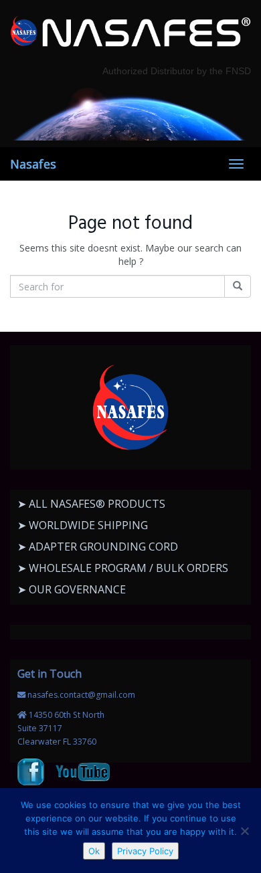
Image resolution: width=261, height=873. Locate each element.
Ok (94, 851)
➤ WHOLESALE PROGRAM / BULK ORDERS (122, 568)
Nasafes (33, 164)
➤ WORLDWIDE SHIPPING (82, 525)
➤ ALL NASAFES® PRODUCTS (91, 503)
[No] (244, 831)
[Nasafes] (130, 32)
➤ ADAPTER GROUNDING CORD (97, 546)
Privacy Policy (145, 851)
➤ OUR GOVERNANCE (71, 589)
